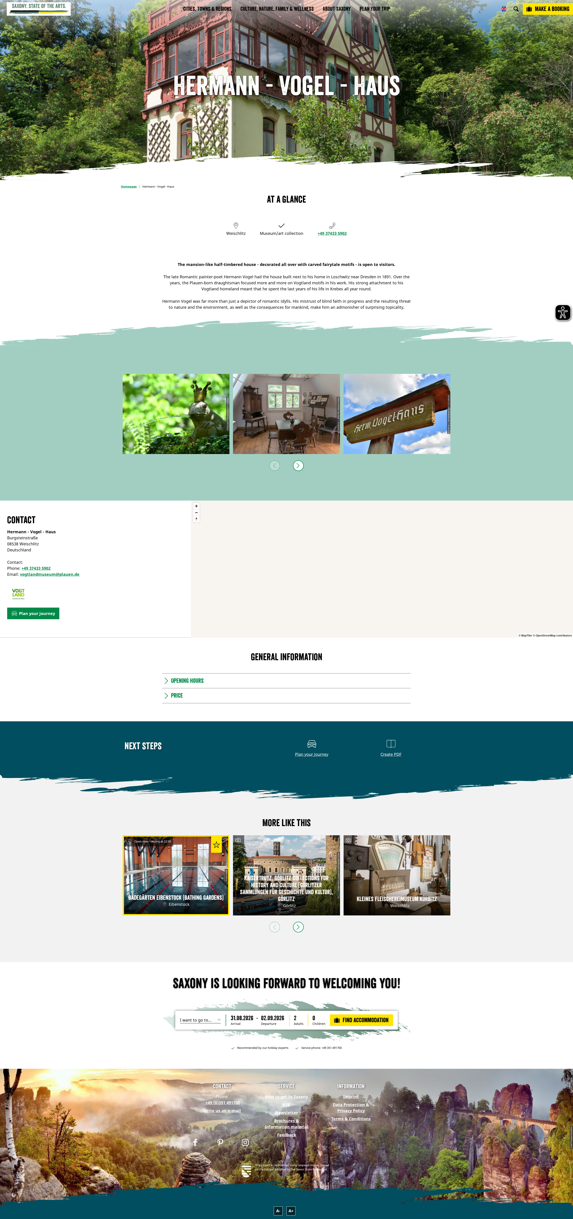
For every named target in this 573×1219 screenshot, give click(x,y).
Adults (299, 1023)
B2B (286, 1104)
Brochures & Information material (286, 1123)
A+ (291, 1210)
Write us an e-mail (222, 1110)
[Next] (298, 465)
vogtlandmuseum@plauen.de (49, 574)
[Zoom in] (196, 506)
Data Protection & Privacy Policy (351, 1107)
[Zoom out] (196, 512)
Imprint (351, 1096)
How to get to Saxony (286, 1096)
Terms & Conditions (351, 1118)
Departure (268, 1023)
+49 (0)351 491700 (222, 1102)
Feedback (286, 1135)
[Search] (516, 9)
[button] (33, 613)
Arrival (236, 1023)
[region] (382, 569)
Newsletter (286, 1112)
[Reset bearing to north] (196, 519)
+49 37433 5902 (332, 233)
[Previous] (274, 465)
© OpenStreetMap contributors (552, 635)
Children (318, 1023)
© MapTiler (525, 635)
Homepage (129, 186)
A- (278, 1210)
